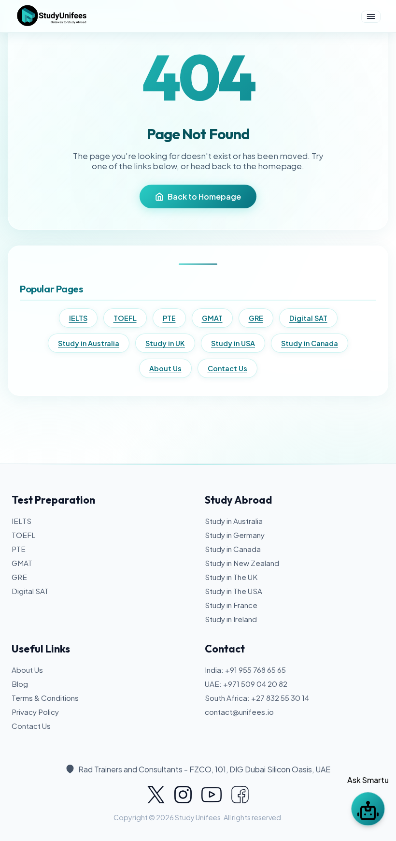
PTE (169, 318)
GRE (256, 318)
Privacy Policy (35, 711)
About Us (165, 368)
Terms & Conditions (45, 697)
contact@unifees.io (239, 711)
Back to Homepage (204, 196)
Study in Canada (309, 343)
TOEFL (125, 318)
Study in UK (165, 343)
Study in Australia (88, 343)
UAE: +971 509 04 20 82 (246, 683)
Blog (20, 683)
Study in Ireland (231, 619)
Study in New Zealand (242, 562)
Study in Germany (235, 534)
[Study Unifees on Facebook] (240, 794)
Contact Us (227, 368)
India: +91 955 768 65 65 (245, 669)
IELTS (78, 318)
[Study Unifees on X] (156, 794)
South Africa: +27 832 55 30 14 (257, 697)
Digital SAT (308, 318)
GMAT (212, 318)
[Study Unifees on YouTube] (211, 794)
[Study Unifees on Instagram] (183, 794)
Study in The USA (233, 590)
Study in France (231, 604)
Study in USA (233, 343)
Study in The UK (231, 576)
